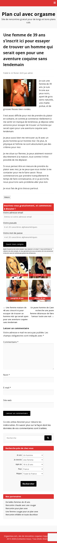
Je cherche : (18, 460)
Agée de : (19, 464)
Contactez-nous (24, 539)
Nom (6, 374)
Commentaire (10, 342)
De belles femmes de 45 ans (18, 502)
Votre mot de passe (13, 233)
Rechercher (28, 483)
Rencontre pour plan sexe (17, 508)
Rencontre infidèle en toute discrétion (22, 514)
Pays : (20, 469)
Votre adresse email (13, 212)
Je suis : (20, 455)
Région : (19, 474)
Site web (7, 400)
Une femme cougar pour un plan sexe (22, 511)
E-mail (7, 387)
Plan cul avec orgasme (28, 14)
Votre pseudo (10, 222)
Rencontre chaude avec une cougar (21, 505)
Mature (7, 197)
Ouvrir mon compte (15, 244)
